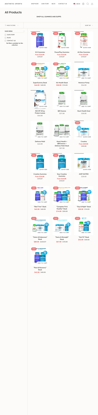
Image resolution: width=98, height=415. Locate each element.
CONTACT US (11, 41)
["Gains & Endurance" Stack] (40, 225)
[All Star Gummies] (83, 40)
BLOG (9, 38)
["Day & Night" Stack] (83, 195)
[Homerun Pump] (83, 71)
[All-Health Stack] (62, 71)
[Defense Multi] (40, 130)
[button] (35, 3)
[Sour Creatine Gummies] (62, 162)
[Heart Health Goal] (83, 99)
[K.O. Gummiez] (40, 40)
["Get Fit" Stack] (83, 225)
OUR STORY (11, 35)
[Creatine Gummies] (40, 162)
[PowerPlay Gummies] (62, 40)
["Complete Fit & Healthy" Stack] (62, 195)
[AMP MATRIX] (83, 162)
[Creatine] (83, 130)
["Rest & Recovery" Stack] (40, 256)
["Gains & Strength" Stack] (62, 225)
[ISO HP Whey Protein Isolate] (40, 99)
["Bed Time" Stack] (40, 195)
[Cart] (92, 3)
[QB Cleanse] (62, 99)
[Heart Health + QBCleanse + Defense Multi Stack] (62, 130)
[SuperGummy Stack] (40, 71)
